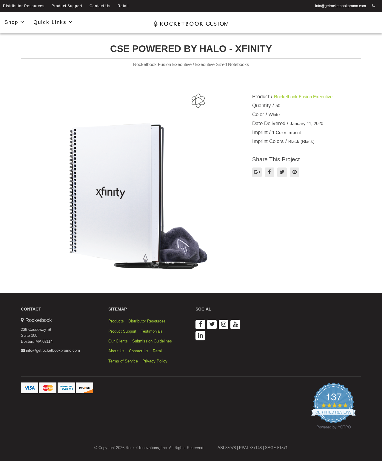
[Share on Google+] (257, 172)
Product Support (67, 6)
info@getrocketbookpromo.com (340, 6)
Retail (123, 6)
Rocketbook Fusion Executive (303, 96)
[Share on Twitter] (282, 172)
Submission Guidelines (152, 341)
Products (116, 321)
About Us (116, 351)
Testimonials (152, 331)
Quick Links (51, 22)
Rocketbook (38, 320)
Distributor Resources (23, 6)
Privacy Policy (154, 361)
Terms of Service (123, 361)
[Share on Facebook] (269, 172)
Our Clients (118, 341)
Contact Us (100, 6)
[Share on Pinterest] (294, 172)
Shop (12, 22)
